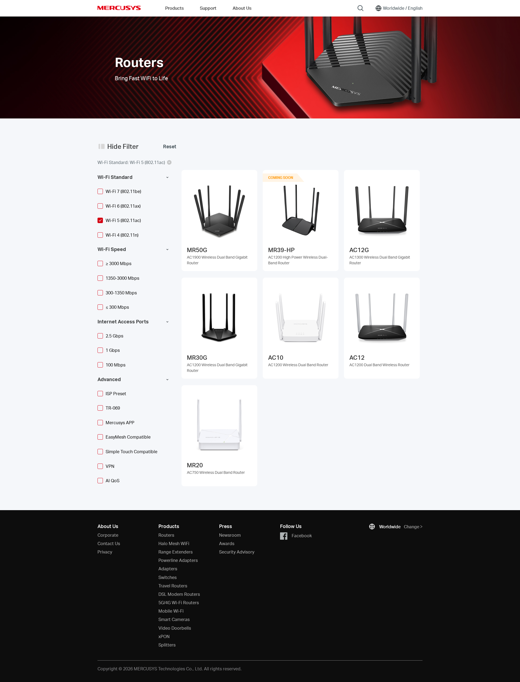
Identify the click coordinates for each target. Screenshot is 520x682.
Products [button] (174, 8)
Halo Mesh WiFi (173, 543)
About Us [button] (242, 8)
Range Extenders (175, 551)
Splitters (167, 644)
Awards (226, 543)
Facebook (302, 535)
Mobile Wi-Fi (171, 610)
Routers (166, 535)
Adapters (167, 568)
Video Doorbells (174, 627)
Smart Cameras (174, 619)
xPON (164, 636)
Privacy (105, 551)
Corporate (108, 535)
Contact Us (109, 543)
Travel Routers (172, 585)
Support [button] (208, 8)
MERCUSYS (119, 8)
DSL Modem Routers (179, 594)
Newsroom (230, 535)
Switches (167, 577)
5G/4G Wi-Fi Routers (178, 602)
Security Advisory (236, 551)
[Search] (360, 8)
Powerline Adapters (178, 560)
